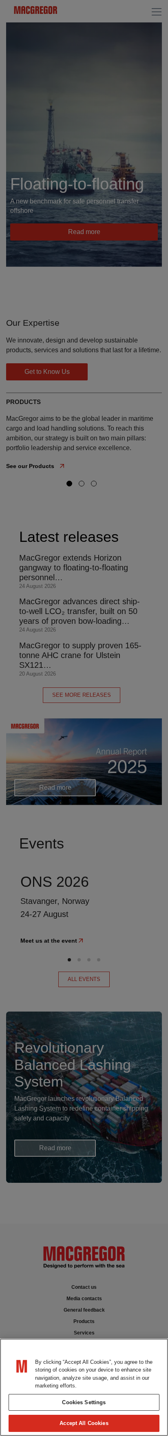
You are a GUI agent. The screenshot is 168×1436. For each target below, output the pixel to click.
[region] (84, 1387)
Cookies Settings (84, 1402)
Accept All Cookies (84, 1423)
